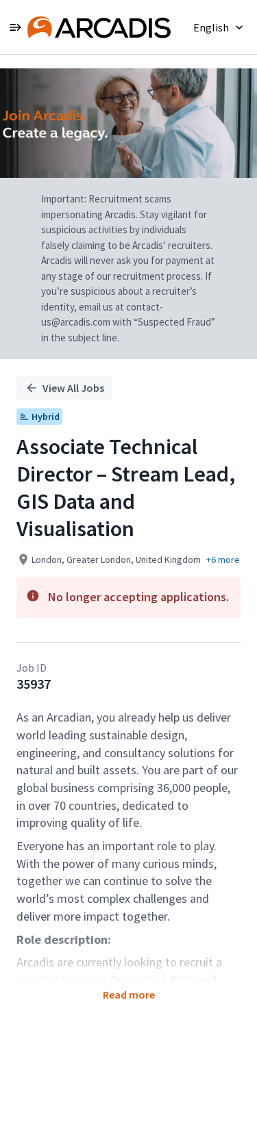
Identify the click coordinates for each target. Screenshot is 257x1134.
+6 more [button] (223, 559)
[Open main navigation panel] (15, 27)
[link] (99, 27)
